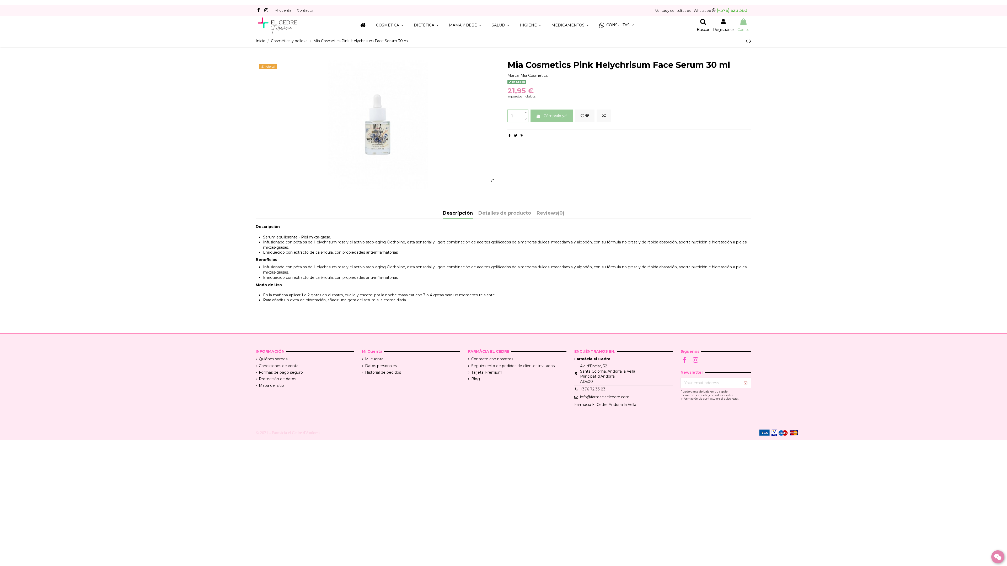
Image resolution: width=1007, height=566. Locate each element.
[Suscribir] (745, 383)
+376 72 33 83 (593, 389)
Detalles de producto (504, 213)
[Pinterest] (522, 135)
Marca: (513, 75)
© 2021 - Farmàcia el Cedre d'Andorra (288, 433)
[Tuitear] (515, 135)
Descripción (458, 213)
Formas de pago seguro (281, 372)
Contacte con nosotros (492, 359)
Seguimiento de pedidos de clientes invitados (513, 365)
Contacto (305, 10)
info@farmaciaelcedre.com (604, 397)
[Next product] (750, 41)
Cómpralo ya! (555, 115)
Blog (475, 379)
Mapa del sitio (271, 385)
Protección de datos (277, 379)
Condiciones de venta (278, 365)
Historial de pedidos (383, 372)
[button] (616, 25)
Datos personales (381, 365)
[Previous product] (747, 41)
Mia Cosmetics (534, 75)
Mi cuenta (283, 10)
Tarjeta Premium (486, 372)
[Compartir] (509, 135)
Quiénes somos (273, 359)
